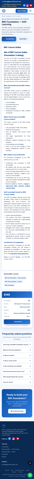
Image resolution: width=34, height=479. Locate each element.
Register (14, 472)
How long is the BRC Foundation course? (16, 344)
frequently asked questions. (19, 253)
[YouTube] (31, 5)
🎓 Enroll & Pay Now (17, 411)
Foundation (9, 16)
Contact (20, 472)
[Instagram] (27, 5)
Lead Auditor (5, 446)
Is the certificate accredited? (12, 366)
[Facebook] (24, 5)
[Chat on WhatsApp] (30, 475)
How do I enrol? (8, 382)
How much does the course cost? (13, 371)
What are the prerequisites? (12, 350)
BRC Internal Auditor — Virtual (13, 281)
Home (3, 16)
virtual (26, 184)
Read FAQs (22, 39)
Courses (7, 470)
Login (27, 470)
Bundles (4, 456)
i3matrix (23, 476)
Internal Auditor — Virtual (8, 451)
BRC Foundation (9, 285)
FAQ (12, 470)
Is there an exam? (8, 355)
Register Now (21, 11)
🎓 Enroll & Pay (9, 39)
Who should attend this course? (13, 377)
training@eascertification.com (10, 464)
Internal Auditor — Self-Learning (10, 449)
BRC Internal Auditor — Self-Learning (15, 278)
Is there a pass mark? (10, 360)
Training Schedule (19, 470)
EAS (21, 73)
